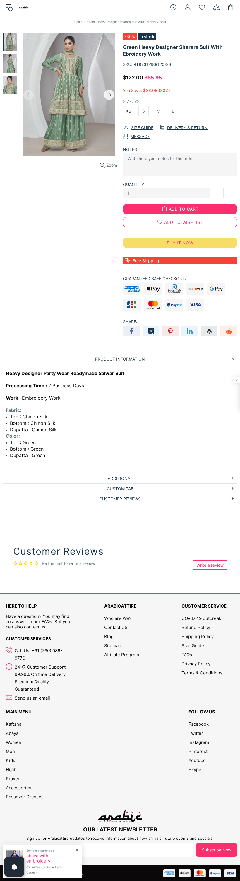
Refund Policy (195, 627)
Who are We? (117, 618)
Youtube (197, 760)
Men (10, 751)
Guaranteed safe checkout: (154, 278)
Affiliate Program (121, 654)
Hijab (11, 769)
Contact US (116, 627)
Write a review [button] (210, 565)
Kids (10, 760)
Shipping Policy (197, 636)
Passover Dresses (25, 797)
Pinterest (198, 751)
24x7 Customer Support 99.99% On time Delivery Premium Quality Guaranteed (40, 678)
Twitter (195, 733)
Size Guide (192, 645)
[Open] (14, 867)
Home (78, 21)
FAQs (186, 654)
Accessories (18, 787)
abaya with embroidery (38, 858)
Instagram (198, 742)
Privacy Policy (195, 664)
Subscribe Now (216, 849)
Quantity (133, 184)
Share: (130, 321)
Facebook (198, 724)
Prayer (13, 778)
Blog (109, 636)
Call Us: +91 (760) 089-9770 (38, 654)
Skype (194, 769)
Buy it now (180, 242)
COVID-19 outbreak (201, 618)
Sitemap (112, 645)
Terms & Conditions (201, 673)
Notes (130, 149)
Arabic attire (24, 7)
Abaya (12, 733)
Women (13, 742)
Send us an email (32, 698)
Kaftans (13, 724)
